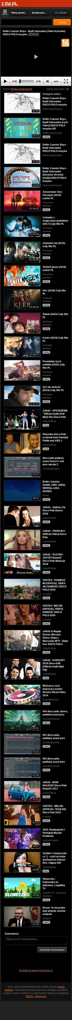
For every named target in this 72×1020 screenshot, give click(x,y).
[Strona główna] (10, 3)
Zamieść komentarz (52, 949)
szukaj (62, 22)
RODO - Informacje (36, 996)
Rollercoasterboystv (21, 89)
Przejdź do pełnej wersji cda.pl (36, 970)
